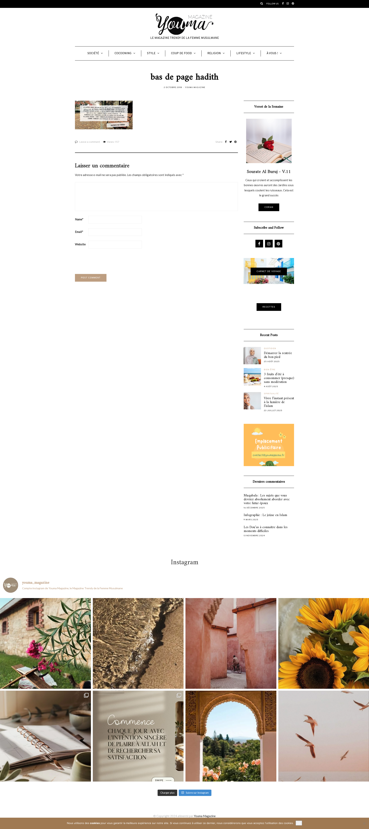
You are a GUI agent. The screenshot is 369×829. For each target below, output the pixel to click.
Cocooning (123, 53)
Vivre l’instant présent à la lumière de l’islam (279, 402)
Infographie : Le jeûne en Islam (265, 515)
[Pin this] (235, 142)
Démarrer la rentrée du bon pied (278, 355)
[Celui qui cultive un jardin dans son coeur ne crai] (230, 736)
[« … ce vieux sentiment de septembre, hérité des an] (45, 736)
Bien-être (269, 369)
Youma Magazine (195, 87)
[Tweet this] (230, 142)
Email (79, 231)
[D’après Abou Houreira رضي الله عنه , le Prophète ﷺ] (138, 643)
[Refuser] (364, 823)
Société (93, 53)
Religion (214, 53)
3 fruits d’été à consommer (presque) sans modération (279, 378)
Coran (268, 207)
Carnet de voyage (269, 271)
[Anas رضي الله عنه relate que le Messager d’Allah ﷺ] (230, 643)
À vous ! (272, 53)
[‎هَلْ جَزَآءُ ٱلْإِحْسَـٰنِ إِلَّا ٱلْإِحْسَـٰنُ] (138, 736)
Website (80, 244)
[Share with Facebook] (226, 142)
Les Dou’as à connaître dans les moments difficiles (266, 529)
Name (79, 219)
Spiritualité (271, 394)
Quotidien (270, 348)
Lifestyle (243, 53)
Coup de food (181, 53)
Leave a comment (89, 142)
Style (151, 53)
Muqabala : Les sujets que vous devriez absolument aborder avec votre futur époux (267, 499)
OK (299, 823)
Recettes (269, 307)
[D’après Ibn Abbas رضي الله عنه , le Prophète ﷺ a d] (45, 643)
